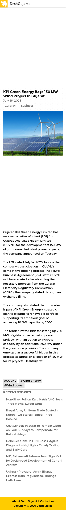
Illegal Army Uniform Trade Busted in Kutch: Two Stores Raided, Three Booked (32, 415)
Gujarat (10, 105)
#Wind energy (30, 380)
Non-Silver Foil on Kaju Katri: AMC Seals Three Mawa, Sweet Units (34, 402)
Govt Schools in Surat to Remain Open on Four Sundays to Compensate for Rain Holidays (33, 430)
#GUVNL (10, 380)
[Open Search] (56, 4)
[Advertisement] (33, 43)
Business (27, 105)
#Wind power (14, 385)
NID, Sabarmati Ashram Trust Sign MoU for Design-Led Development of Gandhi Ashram (34, 461)
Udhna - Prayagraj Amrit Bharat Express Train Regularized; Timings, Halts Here (31, 476)
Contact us (47, 501)
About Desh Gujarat (24, 501)
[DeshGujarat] (15, 3)
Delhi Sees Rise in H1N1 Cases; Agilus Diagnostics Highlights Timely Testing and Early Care (33, 445)
